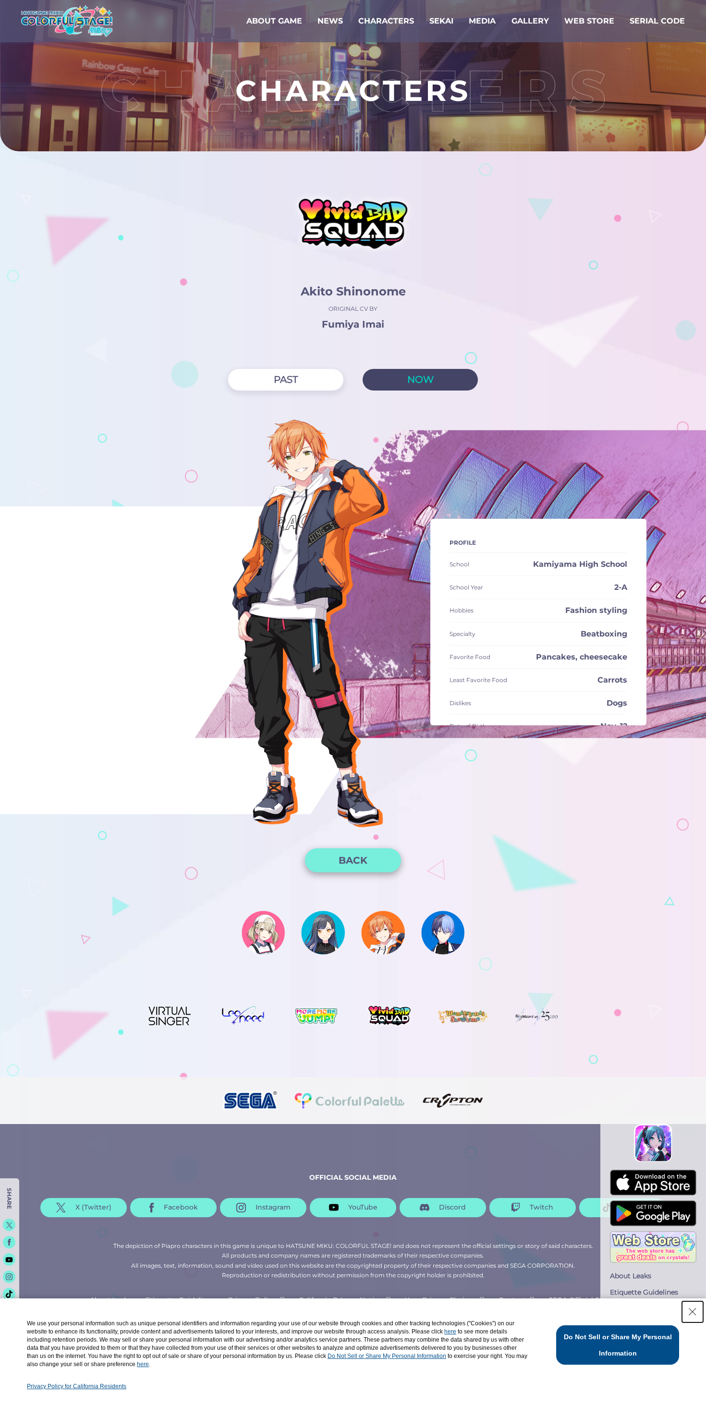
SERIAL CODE (657, 20)
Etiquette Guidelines (644, 1292)
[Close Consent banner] (692, 1311)
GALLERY (530, 20)
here (450, 1331)
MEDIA (482, 20)
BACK (353, 860)
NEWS (330, 20)
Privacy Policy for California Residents (76, 1386)
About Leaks (630, 1276)
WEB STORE (589, 20)
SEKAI (441, 20)
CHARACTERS (386, 20)
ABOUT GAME (274, 20)
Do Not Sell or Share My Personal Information (387, 1356)
